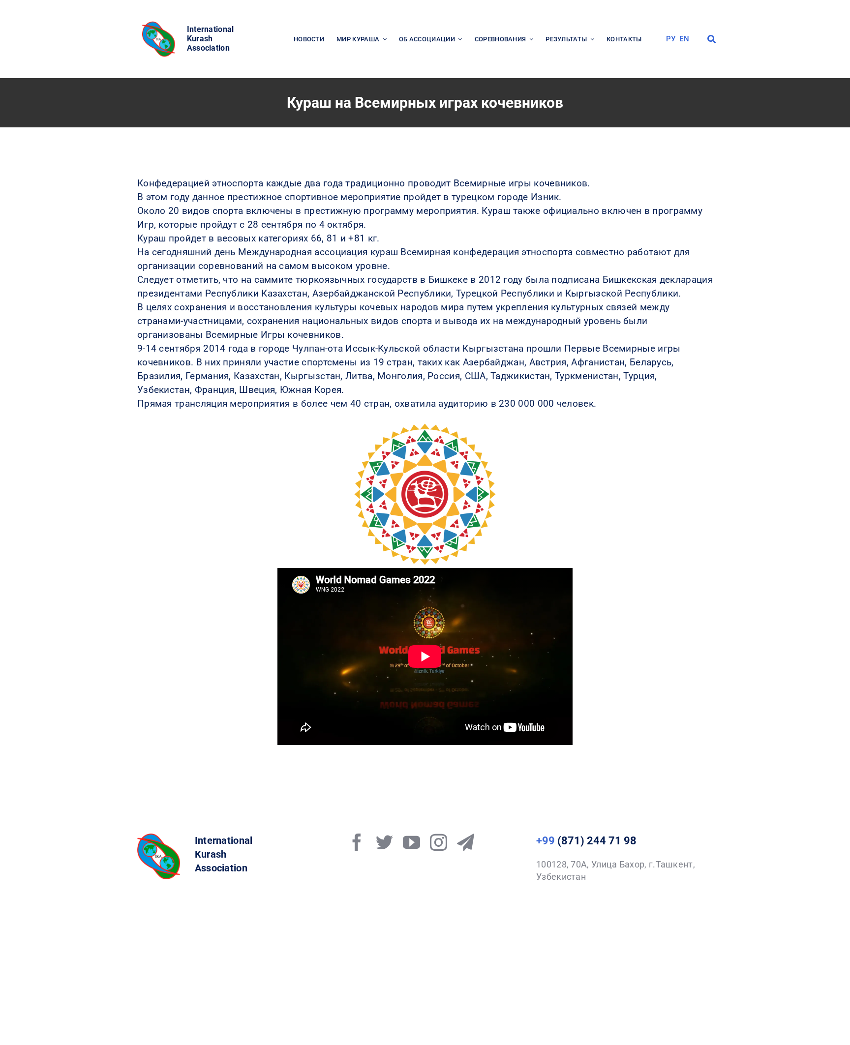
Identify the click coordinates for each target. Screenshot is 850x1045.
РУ (671, 38)
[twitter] (384, 842)
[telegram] (465, 842)
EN (684, 38)
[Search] (711, 39)
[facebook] (356, 842)
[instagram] (438, 842)
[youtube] (411, 842)
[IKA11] (158, 838)
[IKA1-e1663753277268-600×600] (160, 24)
